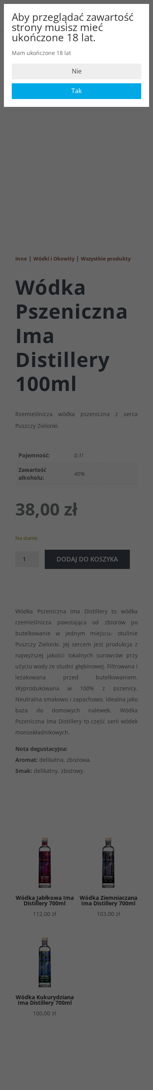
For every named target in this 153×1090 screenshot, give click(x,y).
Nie (77, 71)
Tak (76, 90)
